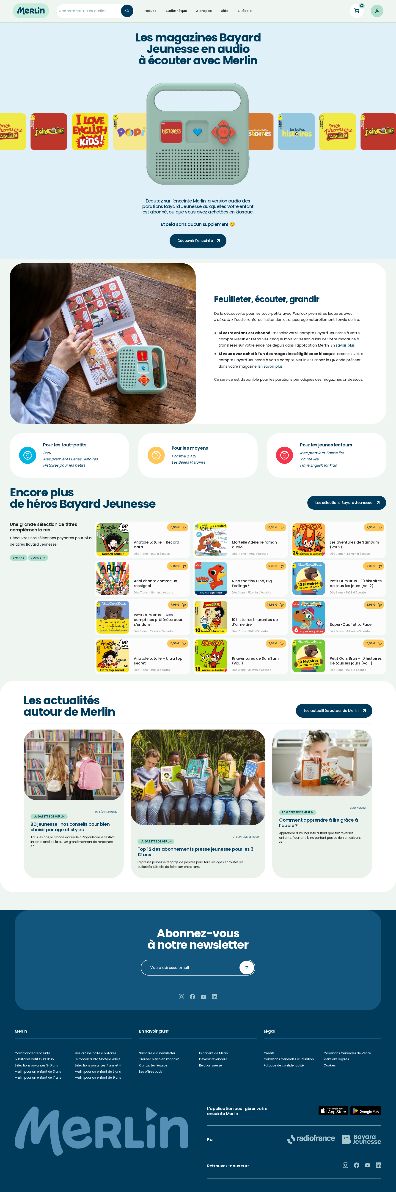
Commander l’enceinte (32, 1053)
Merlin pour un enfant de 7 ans (38, 1077)
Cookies (330, 1065)
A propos (204, 10)
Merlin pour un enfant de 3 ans (38, 1071)
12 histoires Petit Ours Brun (34, 1059)
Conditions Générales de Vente (347, 1053)
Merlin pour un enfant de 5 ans (98, 1071)
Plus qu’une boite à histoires (95, 1053)
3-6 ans (18, 558)
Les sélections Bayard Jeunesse (343, 502)
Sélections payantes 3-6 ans (36, 1065)
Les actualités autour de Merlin (331, 710)
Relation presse (210, 1065)
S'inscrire (247, 967)
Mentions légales (336, 1059)
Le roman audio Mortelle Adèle (98, 1059)
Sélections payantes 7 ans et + (98, 1065)
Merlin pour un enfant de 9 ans (98, 1077)
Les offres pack (150, 1071)
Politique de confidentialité (284, 1065)
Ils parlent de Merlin (213, 1053)
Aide (224, 10)
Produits (149, 10)
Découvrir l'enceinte (195, 240)
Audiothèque (176, 10)
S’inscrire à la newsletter (157, 1053)
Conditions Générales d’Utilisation (289, 1059)
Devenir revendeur (213, 1059)
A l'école (244, 10)
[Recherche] (127, 11)
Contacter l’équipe (153, 1065)
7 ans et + (38, 558)
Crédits (269, 1053)
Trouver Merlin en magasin (159, 1059)
